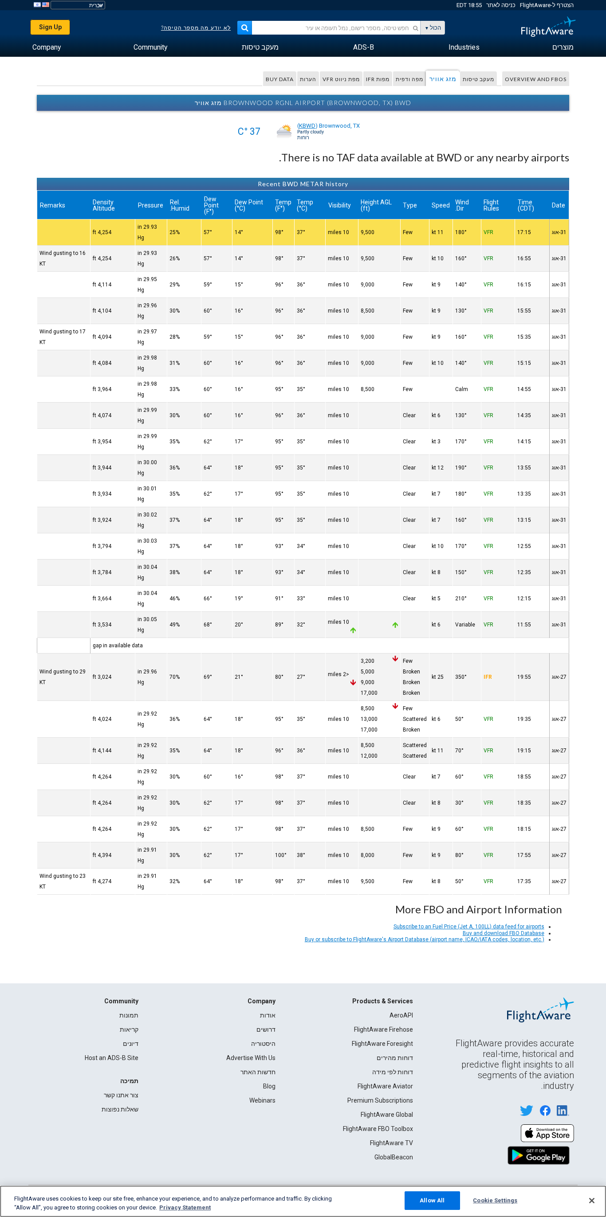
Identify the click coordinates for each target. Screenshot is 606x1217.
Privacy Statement (185, 1207)
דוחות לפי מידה (392, 1072)
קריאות (129, 1029)
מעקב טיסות (478, 79)
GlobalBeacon (393, 1157)
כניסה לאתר (500, 5)
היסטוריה (263, 1043)
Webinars (262, 1100)
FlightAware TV (391, 1143)
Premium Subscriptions (380, 1100)
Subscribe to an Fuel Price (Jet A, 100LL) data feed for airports (469, 927)
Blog (269, 1086)
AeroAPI (401, 1015)
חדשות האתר (257, 1072)
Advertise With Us (250, 1057)
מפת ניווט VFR (341, 79)
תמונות (128, 1015)
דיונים (130, 1043)
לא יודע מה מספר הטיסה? (196, 28)
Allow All (432, 1200)
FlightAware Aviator (385, 1086)
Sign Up (50, 27)
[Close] (592, 1200)
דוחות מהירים (395, 1057)
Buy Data (280, 79)
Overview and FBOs (536, 79)
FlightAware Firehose (383, 1029)
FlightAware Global (387, 1114)
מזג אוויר (442, 78)
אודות (267, 1015)
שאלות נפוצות (120, 1109)
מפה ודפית (409, 79)
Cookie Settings (495, 1200)
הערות (308, 79)
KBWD (307, 125)
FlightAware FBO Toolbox (378, 1128)
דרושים (265, 1029)
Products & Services (382, 1001)
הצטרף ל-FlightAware (547, 5)
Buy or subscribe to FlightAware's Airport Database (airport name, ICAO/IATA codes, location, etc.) (424, 939)
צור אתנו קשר (121, 1095)
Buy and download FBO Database (503, 933)
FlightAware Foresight (382, 1043)
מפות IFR (378, 79)
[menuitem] (563, 47)
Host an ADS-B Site (111, 1057)
